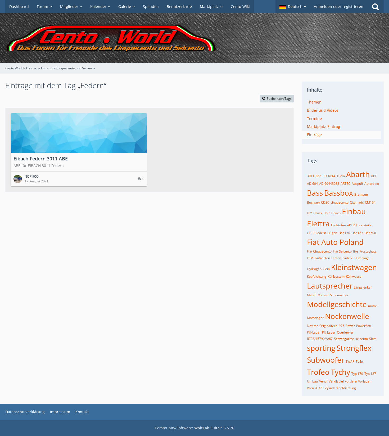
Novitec (312, 325)
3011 (310, 176)
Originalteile (328, 325)
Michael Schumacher (333, 295)
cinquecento (340, 202)
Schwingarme (344, 338)
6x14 (331, 176)
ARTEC (345, 183)
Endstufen (338, 225)
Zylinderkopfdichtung (340, 388)
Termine (314, 118)
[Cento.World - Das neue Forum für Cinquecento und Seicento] (194, 38)
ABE (374, 176)
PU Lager (329, 332)
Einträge (314, 134)
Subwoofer (325, 360)
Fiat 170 (344, 233)
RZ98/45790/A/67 (320, 338)
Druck (317, 213)
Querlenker (345, 332)
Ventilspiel (336, 381)
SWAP (350, 361)
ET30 (310, 233)
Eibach (336, 213)
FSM (310, 258)
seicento (361, 338)
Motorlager (315, 318)
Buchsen (313, 202)
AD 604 (312, 183)
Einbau (354, 211)
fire (355, 251)
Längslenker (363, 287)
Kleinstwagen (354, 267)
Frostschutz (367, 251)
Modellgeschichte (337, 304)
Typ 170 (357, 373)
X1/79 (319, 388)
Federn (321, 233)
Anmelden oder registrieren (338, 6)
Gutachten (322, 258)
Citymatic (357, 202)
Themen (314, 102)
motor (372, 306)
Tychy (340, 372)
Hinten (336, 258)
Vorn (310, 388)
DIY (309, 213)
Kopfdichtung (316, 276)
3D (325, 176)
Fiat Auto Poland (335, 242)
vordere (351, 381)
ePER (351, 225)
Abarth (358, 174)
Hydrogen (314, 269)
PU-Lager (314, 332)
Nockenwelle (347, 316)
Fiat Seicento (342, 251)
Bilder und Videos (322, 110)
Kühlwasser (354, 276)
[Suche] (375, 6)
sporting (321, 348)
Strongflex (354, 348)
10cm (341, 176)
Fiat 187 (357, 233)
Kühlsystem (336, 276)
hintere (347, 258)
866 (318, 176)
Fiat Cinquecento (319, 251)
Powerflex (363, 325)
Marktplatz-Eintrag (323, 126)
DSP (326, 213)
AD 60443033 (329, 183)
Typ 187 (370, 373)
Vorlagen (364, 381)
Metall (311, 295)
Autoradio (371, 183)
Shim (373, 338)
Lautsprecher (329, 286)
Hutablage (362, 258)
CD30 (325, 202)
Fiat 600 (370, 233)
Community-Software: (194, 427)
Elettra (318, 223)
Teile (359, 361)
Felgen (332, 233)
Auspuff (357, 183)
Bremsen (361, 194)
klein (326, 269)
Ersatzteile (364, 225)
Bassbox (338, 193)
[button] (292, 6)
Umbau (312, 381)
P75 (341, 325)
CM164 (370, 202)
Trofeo (318, 372)
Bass (315, 193)
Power (350, 325)
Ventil (323, 381)
